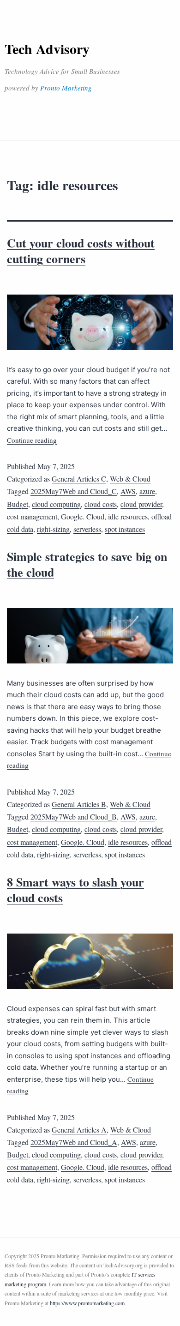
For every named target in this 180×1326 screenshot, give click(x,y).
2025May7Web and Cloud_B (73, 816)
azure (147, 491)
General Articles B (79, 804)
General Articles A (79, 1129)
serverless (87, 529)
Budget (17, 504)
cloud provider (141, 504)
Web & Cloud (130, 478)
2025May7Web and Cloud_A (73, 1142)
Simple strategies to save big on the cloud (87, 564)
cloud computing (56, 504)
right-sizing (53, 529)
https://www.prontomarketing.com (87, 1303)
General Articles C (79, 478)
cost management (32, 516)
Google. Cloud (82, 516)
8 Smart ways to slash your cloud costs (75, 889)
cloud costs (100, 504)
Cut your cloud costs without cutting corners (81, 250)
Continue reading (32, 440)
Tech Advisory (47, 48)
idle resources (128, 516)
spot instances (125, 529)
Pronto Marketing (66, 87)
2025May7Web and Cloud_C (73, 491)
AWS (128, 491)
